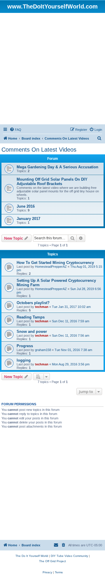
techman (41, 307)
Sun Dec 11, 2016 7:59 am (70, 321)
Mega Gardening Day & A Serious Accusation (57, 167)
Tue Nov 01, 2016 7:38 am (73, 350)
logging (24, 360)
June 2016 (26, 206)
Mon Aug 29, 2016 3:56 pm (71, 364)
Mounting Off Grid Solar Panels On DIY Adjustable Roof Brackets (52, 181)
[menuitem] (15, 129)
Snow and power (32, 331)
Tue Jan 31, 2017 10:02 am (71, 307)
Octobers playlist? (33, 303)
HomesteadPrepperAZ (51, 266)
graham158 (43, 350)
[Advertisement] (52, 68)
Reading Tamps (31, 317)
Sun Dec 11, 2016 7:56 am (70, 335)
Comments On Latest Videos (38, 149)
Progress (25, 346)
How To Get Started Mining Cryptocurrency (55, 262)
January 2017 (28, 218)
